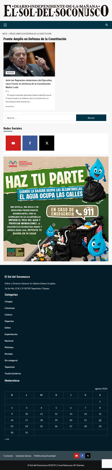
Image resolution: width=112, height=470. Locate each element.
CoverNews (63, 465)
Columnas (10, 308)
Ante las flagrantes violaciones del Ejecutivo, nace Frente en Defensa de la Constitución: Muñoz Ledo (29, 84)
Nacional (10, 73)
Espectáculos (11, 334)
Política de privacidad (45, 455)
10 (26, 413)
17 (26, 420)
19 (56, 420)
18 (41, 420)
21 (85, 420)
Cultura (8, 314)
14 (85, 413)
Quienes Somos (23, 455)
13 (71, 413)
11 (41, 413)
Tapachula (10, 367)
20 (71, 420)
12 (56, 413)
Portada (9, 353)
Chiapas (9, 301)
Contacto (8, 455)
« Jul (7, 439)
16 (12, 420)
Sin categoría (11, 360)
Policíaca (9, 347)
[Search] (106, 24)
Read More (10, 106)
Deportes (9, 321)
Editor (8, 327)
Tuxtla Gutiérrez (13, 373)
